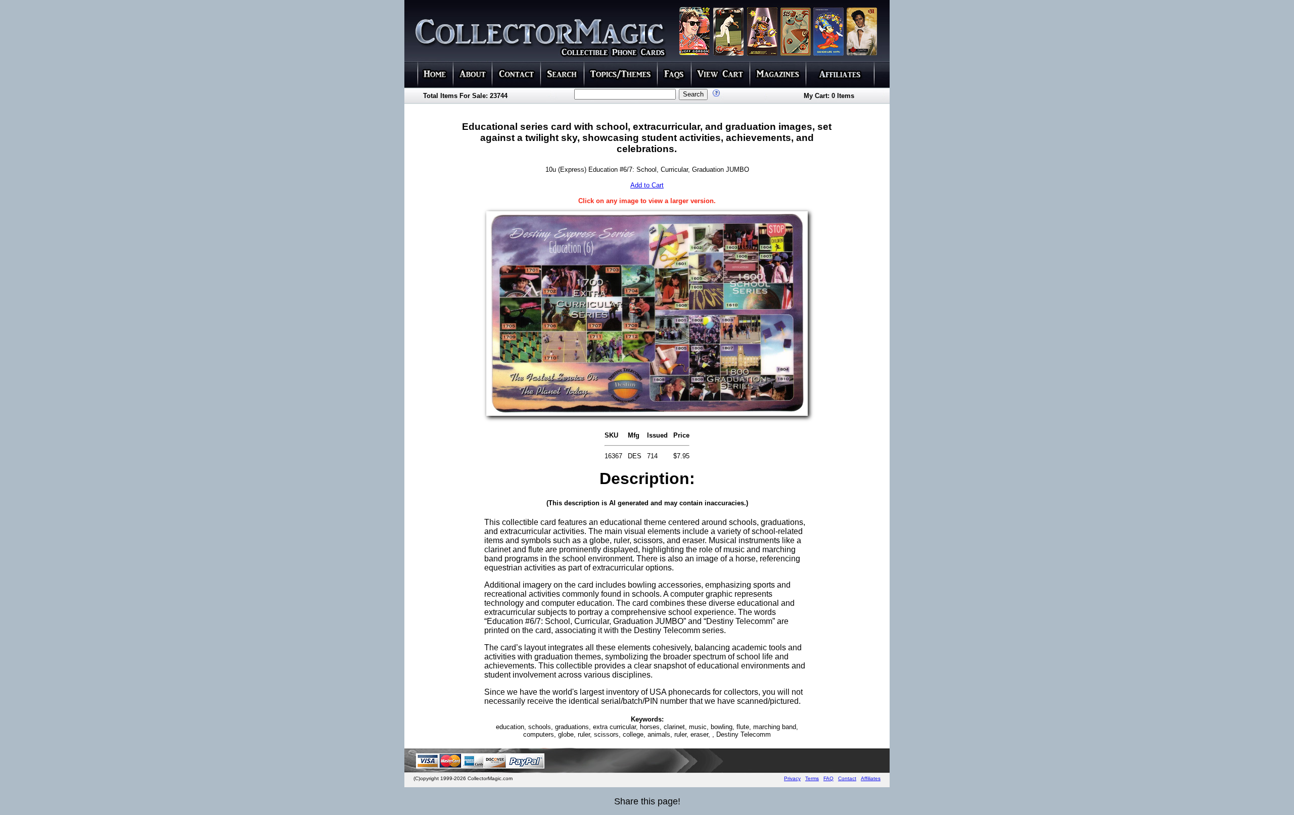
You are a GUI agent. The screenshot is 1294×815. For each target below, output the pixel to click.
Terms (812, 778)
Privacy (792, 778)
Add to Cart (647, 185)
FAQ (828, 778)
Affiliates (871, 778)
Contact (847, 778)
